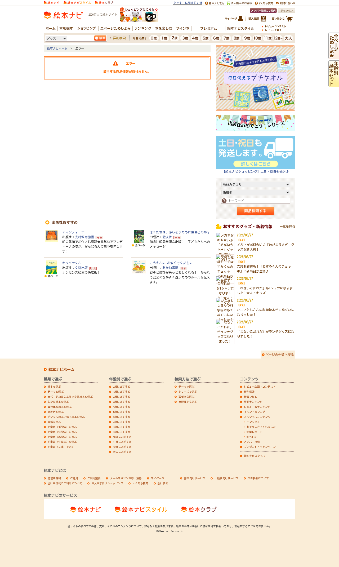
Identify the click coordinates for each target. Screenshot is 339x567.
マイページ (157, 478)
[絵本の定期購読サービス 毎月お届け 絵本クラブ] (104, 2)
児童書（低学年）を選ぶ (62, 427)
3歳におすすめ (121, 401)
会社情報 (163, 483)
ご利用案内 (94, 478)
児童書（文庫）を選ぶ (61, 446)
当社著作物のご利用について (65, 483)
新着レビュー (252, 396)
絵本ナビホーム (57, 48)
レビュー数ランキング (257, 406)
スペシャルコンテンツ (257, 416)
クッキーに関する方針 (187, 2)
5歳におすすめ (121, 411)
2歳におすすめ (121, 396)
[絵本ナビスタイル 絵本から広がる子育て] (77, 2)
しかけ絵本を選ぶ (58, 401)
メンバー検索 (252, 441)
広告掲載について (258, 478)
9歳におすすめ (121, 432)
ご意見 (74, 478)
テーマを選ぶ (56, 391)
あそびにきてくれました (261, 427)
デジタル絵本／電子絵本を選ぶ (66, 416)
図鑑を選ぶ (54, 421)
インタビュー (254, 421)
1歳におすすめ (121, 391)
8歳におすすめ (121, 427)
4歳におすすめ (121, 406)
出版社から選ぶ (188, 401)
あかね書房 (170, 267)
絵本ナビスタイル (254, 455)
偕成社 (167, 236)
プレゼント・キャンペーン (260, 446)
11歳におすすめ (122, 441)
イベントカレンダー (256, 411)
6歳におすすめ (121, 416)
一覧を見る (287, 226)
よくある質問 (140, 483)
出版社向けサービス (226, 478)
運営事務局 (54, 478)
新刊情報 (249, 391)
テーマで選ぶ (186, 386)
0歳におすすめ (121, 386)
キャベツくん (71, 262)
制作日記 (252, 437)
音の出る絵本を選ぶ (60, 406)
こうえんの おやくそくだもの (171, 262)
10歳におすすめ (122, 437)
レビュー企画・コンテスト (260, 386)
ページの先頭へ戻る (279, 354)
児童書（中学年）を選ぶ (62, 432)
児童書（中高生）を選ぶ (62, 441)
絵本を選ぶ (54, 386)
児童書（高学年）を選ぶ (62, 437)
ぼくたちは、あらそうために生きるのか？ (180, 232)
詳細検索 (119, 37)
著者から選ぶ (186, 396)
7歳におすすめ (121, 421)
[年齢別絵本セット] (333, 84)
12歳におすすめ (122, 446)
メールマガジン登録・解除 (126, 478)
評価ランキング (253, 401)
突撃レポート (254, 432)
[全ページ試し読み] (333, 56)
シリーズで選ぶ (188, 391)
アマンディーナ (73, 232)
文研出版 (81, 267)
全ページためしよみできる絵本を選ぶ (70, 396)
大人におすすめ (122, 451)
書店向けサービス (194, 478)
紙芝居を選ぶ (56, 411)
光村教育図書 (84, 236)
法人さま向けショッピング (107, 483)
